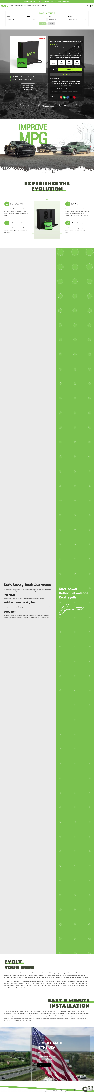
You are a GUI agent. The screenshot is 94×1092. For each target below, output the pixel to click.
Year (8, 16)
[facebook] (67, 97)
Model (49, 16)
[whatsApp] (64, 97)
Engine (70, 16)
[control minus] (51, 69)
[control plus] (55, 69)
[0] (91, 6)
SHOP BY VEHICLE (15, 6)
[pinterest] (74, 97)
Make (28, 16)
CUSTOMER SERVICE (40, 6)
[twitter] (71, 97)
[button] (52, 39)
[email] (61, 97)
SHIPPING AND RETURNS (27, 6)
